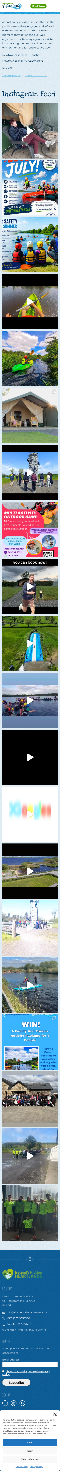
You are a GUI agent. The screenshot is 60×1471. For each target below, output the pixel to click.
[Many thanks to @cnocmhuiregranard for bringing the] (30, 643)
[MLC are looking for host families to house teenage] (30, 529)
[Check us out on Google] (22, 1403)
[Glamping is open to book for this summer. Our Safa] (30, 586)
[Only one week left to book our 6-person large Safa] (30, 131)
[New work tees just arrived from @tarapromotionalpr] (30, 1213)
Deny (30, 1451)
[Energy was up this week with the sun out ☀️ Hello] (30, 757)
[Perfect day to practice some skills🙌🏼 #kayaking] (30, 985)
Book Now (38, 6)
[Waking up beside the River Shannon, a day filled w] (30, 358)
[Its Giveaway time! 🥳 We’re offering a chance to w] (30, 1042)
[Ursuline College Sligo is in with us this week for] (30, 1099)
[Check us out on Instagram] (13, 1403)
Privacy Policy (36, 1466)
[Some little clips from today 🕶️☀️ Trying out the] (30, 301)
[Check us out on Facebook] (5, 1403)
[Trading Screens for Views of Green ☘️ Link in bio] (30, 928)
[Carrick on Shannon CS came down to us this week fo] (30, 472)
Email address (11, 1359)
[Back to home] (12, 6)
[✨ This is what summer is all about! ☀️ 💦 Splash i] (30, 187)
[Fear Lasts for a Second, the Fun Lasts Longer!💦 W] (30, 871)
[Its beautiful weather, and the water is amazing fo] (30, 244)
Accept (30, 1442)
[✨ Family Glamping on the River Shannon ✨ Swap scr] (30, 415)
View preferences (30, 1459)
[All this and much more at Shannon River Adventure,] (30, 814)
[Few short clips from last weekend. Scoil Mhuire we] (30, 700)
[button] (55, 1413)
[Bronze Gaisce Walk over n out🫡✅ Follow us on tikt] (30, 1156)
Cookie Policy (22, 1466)
